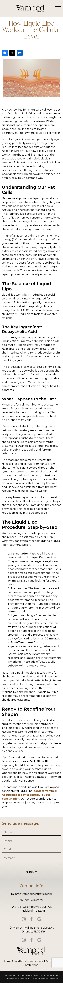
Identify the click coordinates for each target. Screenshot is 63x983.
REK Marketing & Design (46, 978)
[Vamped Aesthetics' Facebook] (31, 919)
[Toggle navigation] (58, 6)
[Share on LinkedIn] (20, 53)
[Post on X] (12, 53)
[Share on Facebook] (5, 53)
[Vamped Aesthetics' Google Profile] (39, 919)
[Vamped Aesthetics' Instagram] (24, 919)
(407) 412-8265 (33, 900)
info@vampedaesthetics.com (33, 893)
